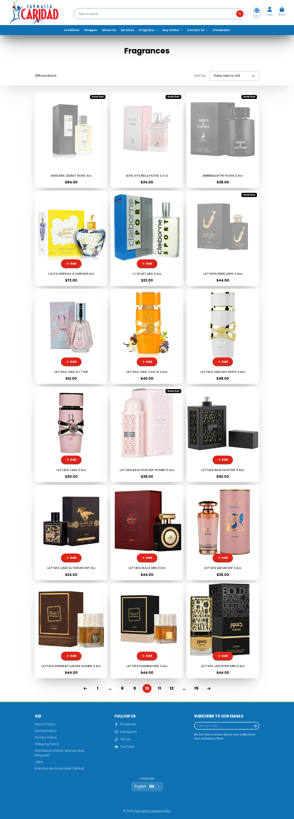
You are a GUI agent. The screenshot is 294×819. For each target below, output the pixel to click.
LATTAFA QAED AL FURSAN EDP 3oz (71, 532)
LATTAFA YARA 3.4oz (71, 434)
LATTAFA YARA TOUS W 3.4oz (147, 336)
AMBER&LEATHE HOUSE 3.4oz (222, 140)
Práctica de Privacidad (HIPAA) (59, 768)
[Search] (239, 13)
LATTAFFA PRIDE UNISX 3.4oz (222, 238)
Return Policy (45, 724)
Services (127, 30)
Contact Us (195, 30)
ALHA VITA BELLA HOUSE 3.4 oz (147, 140)
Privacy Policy (46, 737)
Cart (282, 12)
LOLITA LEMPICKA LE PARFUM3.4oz (71, 238)
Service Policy (46, 731)
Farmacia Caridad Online (153, 811)
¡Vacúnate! (221, 30)
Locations (71, 30)
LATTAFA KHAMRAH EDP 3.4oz (147, 630)
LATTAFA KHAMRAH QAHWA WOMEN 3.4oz (71, 630)
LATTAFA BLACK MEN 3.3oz (147, 532)
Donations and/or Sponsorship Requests (59, 753)
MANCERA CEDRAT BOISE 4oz (71, 140)
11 (159, 688)
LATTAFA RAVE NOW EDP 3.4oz (222, 434)
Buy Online (171, 30)
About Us (109, 30)
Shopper (90, 30)
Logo (34, 12)
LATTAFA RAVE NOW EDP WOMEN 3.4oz (147, 434)
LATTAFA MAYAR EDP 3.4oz (222, 532)
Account (270, 12)
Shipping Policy (47, 744)
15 (196, 688)
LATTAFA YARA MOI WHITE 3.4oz (222, 336)
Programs (146, 30)
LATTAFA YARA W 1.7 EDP (71, 336)
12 (172, 688)
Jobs (39, 762)
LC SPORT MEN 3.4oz (147, 238)
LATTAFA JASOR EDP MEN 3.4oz (222, 630)
